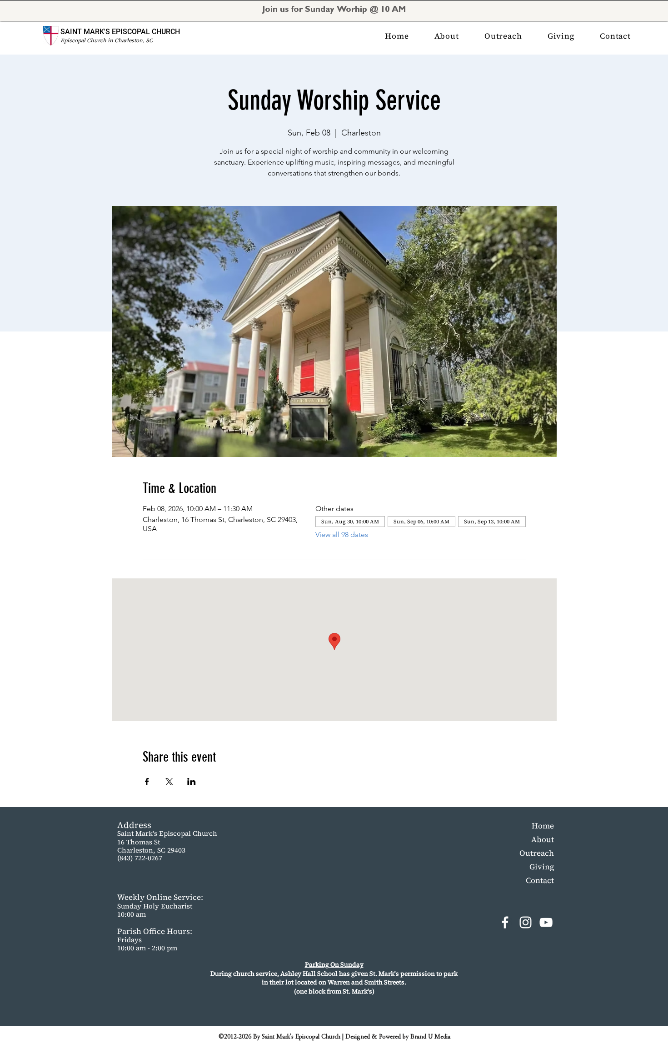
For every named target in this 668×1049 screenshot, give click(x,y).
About (542, 839)
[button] (447, 36)
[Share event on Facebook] (147, 781)
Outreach (536, 853)
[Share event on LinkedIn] (191, 781)
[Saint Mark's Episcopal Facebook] (505, 922)
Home (543, 825)
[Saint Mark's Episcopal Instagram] (525, 922)
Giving (541, 866)
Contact (540, 880)
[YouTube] (546, 922)
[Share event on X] (169, 781)
